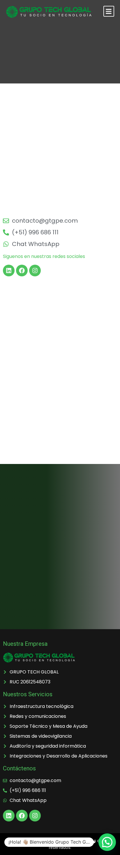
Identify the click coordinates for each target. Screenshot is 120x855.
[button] (108, 11)
